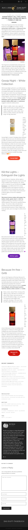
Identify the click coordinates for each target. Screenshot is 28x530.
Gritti (11, 26)
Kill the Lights (11, 28)
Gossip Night (5, 28)
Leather (8, 412)
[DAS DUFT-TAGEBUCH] (14, 10)
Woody (13, 412)
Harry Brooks (5, 373)
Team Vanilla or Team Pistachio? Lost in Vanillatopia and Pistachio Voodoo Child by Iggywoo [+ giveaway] (13, 378)
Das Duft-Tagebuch (14, 521)
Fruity (16, 410)
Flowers (4, 410)
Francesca (4, 366)
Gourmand (22, 410)
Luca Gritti (8, 417)
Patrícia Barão (6, 381)
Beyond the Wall (6, 74)
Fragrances (10, 410)
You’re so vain (15, 74)
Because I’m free (21, 28)
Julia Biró (18, 15)
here (3, 36)
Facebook (22, 61)
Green (3, 412)
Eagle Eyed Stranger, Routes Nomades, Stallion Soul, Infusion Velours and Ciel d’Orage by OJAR (13, 397)
